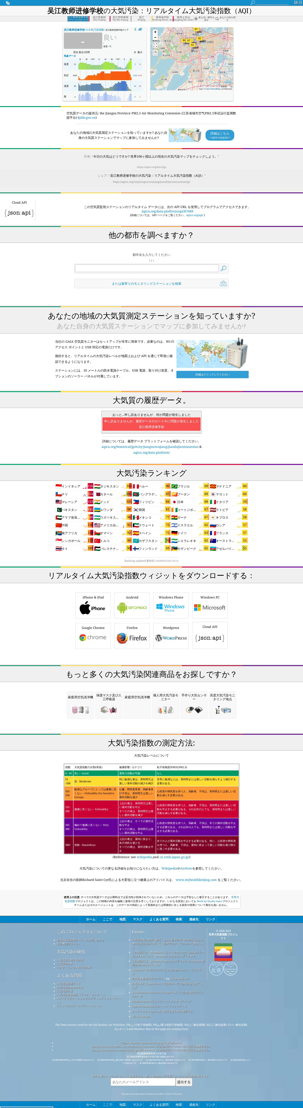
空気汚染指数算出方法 (70, 987)
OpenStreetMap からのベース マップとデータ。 (160, 1006)
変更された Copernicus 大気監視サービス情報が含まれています (167, 985)
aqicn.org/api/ (194, 215)
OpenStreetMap (213, 88)
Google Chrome (93, 628)
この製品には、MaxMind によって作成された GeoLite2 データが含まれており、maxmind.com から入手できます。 (168, 954)
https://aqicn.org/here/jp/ (151, 167)
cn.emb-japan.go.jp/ (174, 857)
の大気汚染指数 (84, 29)
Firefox (132, 628)
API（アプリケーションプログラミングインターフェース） (89, 1000)
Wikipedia (169, 868)
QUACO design (141, 1016)
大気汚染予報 (65, 991)
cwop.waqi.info (180, 978)
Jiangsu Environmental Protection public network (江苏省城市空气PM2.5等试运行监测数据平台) (151, 1050)
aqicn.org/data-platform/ (151, 452)
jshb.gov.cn (87, 117)
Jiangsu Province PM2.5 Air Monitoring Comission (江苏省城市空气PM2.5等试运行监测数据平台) (151, 1046)
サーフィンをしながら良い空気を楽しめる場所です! (162, 1011)
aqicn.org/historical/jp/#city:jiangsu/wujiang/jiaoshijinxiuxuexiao (150, 447)
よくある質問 (69, 975)
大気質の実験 (65, 963)
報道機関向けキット (68, 943)
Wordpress (171, 628)
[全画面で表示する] (140, 29)
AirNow (186, 868)
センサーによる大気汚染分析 (74, 967)
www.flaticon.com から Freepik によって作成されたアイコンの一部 (167, 994)
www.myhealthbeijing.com (196, 880)
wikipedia (144, 857)
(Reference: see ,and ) (150, 812)
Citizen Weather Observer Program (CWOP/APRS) (151, 1042)
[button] (189, 42)
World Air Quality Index (209, 901)
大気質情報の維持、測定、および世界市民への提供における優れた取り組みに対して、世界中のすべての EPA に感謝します (168, 943)
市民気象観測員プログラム (147, 978)
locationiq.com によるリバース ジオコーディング (161, 1001)
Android (132, 597)
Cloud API (210, 627)
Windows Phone (171, 597)
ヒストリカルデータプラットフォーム (79, 1005)
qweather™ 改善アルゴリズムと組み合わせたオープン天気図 (166, 971)
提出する (184, 1082)
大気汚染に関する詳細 (70, 960)
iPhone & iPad (93, 597)
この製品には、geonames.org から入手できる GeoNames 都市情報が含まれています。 (168, 962)
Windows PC (210, 597)
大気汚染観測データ (68, 983)
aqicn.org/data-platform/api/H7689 (167, 211)
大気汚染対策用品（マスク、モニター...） (81, 994)
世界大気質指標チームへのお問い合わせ (80, 940)
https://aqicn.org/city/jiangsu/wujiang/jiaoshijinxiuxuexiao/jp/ (151, 181)
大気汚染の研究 (71, 951)
